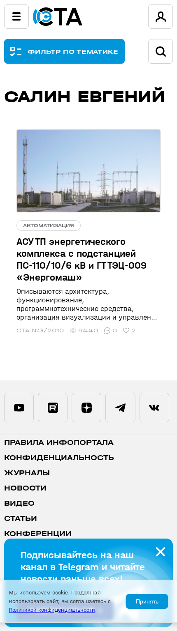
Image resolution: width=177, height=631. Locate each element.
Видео (19, 503)
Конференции (38, 534)
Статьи (20, 518)
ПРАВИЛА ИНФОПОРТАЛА (59, 442)
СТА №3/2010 (40, 330)
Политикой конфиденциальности (52, 609)
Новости (25, 488)
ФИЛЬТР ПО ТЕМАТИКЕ (73, 51)
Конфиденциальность (59, 458)
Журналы (27, 473)
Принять (147, 601)
